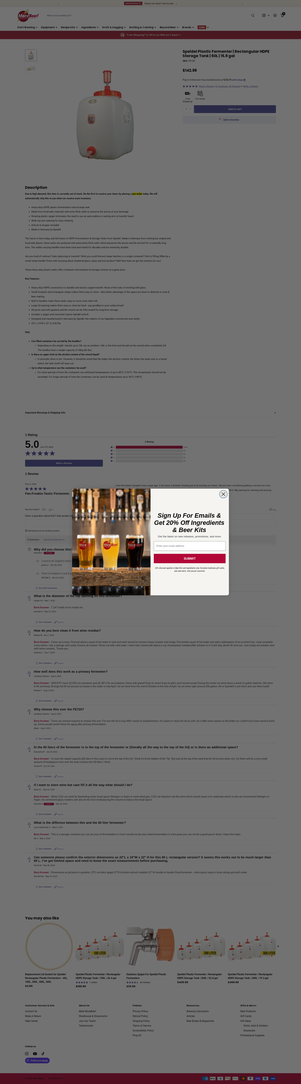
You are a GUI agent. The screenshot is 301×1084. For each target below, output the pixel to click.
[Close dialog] (223, 494)
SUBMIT (190, 558)
